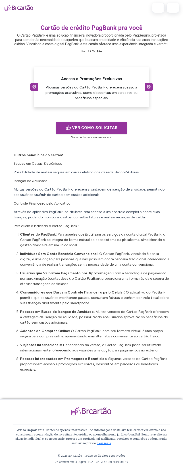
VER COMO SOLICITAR (92, 128)
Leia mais (104, 443)
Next (149, 87)
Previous (34, 87)
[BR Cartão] (19, 8)
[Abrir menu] (172, 8)
